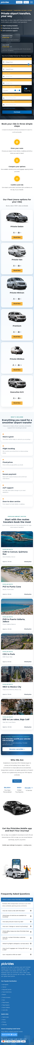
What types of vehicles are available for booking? (14, 916)
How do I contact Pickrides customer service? (14, 938)
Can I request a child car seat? (12, 954)
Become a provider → (17, 749)
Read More (17, 781)
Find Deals (17, 112)
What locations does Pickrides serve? (14, 899)
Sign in (26, 2)
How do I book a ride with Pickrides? (14, 910)
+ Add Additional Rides (8, 108)
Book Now (17, 237)
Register (19, 2)
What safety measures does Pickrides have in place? (16, 931)
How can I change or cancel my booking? (15, 926)
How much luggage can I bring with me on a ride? (16, 949)
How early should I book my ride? (13, 921)
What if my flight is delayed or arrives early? (16, 943)
